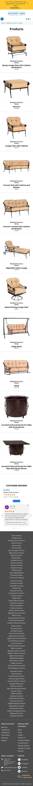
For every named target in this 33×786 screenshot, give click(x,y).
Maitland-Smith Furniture (16, 646)
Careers (20, 735)
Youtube (24, 767)
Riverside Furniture (16, 671)
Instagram (24, 763)
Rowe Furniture (16, 674)
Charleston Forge (16, 568)
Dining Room (5, 732)
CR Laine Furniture (16, 575)
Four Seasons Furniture (16, 593)
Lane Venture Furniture (16, 633)
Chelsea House (16, 570)
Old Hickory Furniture (16, 661)
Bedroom (4, 727)
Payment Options (23, 746)
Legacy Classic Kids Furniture (16, 638)
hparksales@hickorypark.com (11, 767)
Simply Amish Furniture (16, 676)
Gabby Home (16, 598)
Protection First (23, 743)
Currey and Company (17, 578)
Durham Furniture (16, 581)
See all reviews (16, 500)
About (20, 730)
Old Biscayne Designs (17, 658)
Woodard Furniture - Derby (14, 23)
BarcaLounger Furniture (16, 550)
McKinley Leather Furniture (17, 651)
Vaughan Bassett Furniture (16, 703)
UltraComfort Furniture (16, 698)
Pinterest (24, 771)
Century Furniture (16, 565)
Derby (17, 62)
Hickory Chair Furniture (16, 610)
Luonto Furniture (16, 643)
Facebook (24, 760)
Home (3, 23)
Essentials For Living (16, 586)
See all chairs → (15, 8)
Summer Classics (16, 691)
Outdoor (4, 740)
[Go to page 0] (13, 528)
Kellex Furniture (16, 626)
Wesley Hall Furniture (16, 708)
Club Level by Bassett (16, 573)
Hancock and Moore (16, 605)
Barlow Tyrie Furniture (16, 553)
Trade (20, 732)
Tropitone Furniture (16, 696)
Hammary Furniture (16, 603)
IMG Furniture (16, 615)
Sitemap (20, 751)
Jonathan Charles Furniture (17, 623)
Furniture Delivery (24, 740)
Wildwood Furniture (16, 713)
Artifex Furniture (16, 543)
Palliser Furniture (16, 663)
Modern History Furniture (16, 653)
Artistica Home (16, 548)
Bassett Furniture (16, 555)
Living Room (5, 730)
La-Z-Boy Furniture (16, 631)
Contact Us (21, 738)
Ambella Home (16, 538)
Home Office (5, 735)
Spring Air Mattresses (16, 684)
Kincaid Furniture (16, 628)
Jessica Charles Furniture (16, 618)
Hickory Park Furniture (11, 492)
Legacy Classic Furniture (16, 636)
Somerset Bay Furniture (16, 679)
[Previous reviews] (2, 515)
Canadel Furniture (17, 560)
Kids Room (4, 738)
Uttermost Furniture (16, 701)
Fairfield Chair (16, 588)
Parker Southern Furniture (16, 665)
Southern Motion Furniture (17, 681)
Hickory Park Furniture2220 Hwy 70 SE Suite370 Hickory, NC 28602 (9, 762)
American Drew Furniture (16, 540)
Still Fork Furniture (16, 686)
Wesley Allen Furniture (16, 706)
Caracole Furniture (16, 563)
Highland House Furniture (16, 613)
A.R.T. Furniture (17, 535)
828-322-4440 (7, 770)
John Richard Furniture (16, 620)
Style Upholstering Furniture (16, 688)
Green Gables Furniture (16, 601)
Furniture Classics (16, 596)
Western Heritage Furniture (16, 711)
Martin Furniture (16, 648)
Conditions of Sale (24, 748)
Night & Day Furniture (16, 656)
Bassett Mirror (16, 558)
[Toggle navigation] (2, 18)
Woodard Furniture (16, 61)
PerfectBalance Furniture (16, 668)
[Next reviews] (30, 515)
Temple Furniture (16, 693)
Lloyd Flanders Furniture (16, 641)
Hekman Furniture (16, 608)
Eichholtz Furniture (16, 583)
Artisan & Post (16, 545)
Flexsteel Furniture (16, 591)
